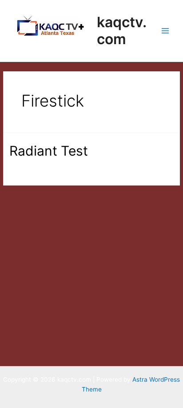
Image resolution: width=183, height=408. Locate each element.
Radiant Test (48, 151)
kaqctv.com (122, 30)
